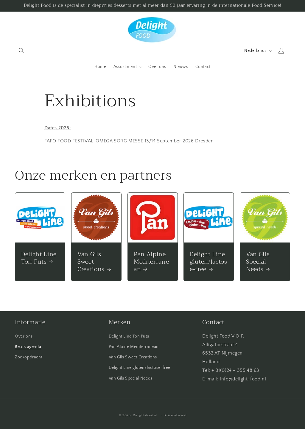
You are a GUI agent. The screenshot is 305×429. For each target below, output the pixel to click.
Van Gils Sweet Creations (91, 262)
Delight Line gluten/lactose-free (208, 262)
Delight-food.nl (145, 415)
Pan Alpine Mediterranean (151, 262)
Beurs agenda (28, 346)
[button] (21, 50)
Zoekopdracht (28, 357)
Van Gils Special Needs (258, 262)
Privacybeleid (175, 415)
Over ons (24, 336)
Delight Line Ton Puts (39, 258)
